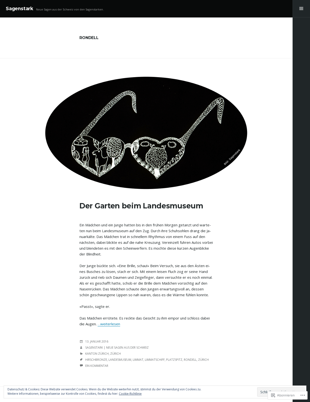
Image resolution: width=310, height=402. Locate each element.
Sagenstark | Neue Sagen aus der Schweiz (117, 347)
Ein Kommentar (96, 366)
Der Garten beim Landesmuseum (141, 205)
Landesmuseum (119, 360)
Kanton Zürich (97, 354)
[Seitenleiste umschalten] (301, 8)
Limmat (138, 360)
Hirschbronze (96, 360)
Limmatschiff (155, 360)
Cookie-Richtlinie (130, 394)
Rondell (190, 360)
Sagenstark (19, 8)
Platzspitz (174, 360)
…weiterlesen (109, 323)
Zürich (115, 354)
